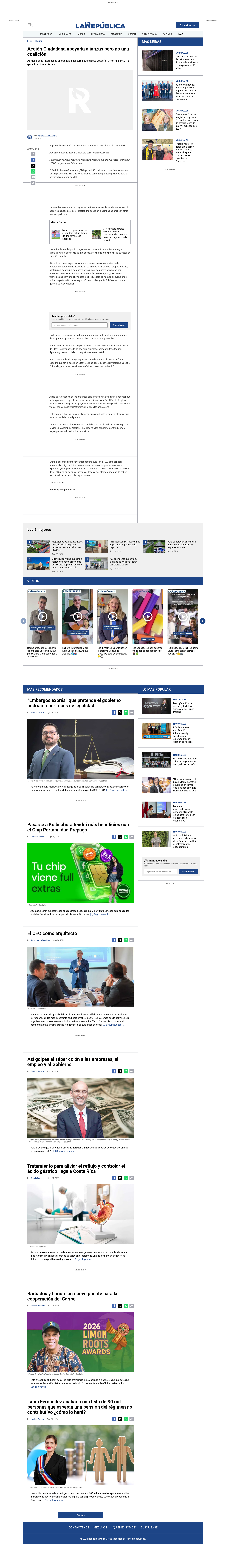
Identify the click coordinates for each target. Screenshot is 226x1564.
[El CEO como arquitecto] (80, 977)
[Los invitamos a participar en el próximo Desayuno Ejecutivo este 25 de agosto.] (112, 616)
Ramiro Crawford (38, 1306)
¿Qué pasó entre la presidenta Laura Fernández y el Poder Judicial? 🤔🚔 (183, 651)
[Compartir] (33, 183)
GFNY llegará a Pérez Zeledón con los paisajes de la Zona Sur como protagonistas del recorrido (115, 234)
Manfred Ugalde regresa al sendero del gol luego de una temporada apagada (74, 234)
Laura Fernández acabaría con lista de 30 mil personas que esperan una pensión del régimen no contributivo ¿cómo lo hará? (79, 1407)
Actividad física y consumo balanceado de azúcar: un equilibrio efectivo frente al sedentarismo (185, 841)
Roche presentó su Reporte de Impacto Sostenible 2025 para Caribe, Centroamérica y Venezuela (42, 652)
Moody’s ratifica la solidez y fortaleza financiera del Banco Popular (183, 707)
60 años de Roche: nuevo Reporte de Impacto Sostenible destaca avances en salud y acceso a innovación (186, 91)
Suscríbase (149, 1527)
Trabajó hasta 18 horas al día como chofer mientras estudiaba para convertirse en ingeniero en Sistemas (185, 152)
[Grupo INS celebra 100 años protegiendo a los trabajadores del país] (156, 760)
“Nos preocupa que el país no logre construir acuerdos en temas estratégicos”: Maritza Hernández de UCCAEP (185, 785)
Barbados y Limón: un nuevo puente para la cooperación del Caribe (72, 1296)
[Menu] (31, 25)
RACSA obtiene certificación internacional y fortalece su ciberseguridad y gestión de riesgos (183, 734)
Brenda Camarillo (38, 1178)
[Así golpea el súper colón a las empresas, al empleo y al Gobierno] (80, 1108)
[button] (187, 25)
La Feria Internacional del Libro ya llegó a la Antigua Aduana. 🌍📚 (75, 651)
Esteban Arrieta (37, 712)
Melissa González (38, 837)
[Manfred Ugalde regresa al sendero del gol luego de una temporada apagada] (56, 234)
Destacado (179, 699)
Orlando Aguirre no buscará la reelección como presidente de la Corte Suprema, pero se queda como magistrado (67, 563)
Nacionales (39, 41)
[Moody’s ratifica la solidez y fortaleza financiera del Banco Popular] (156, 706)
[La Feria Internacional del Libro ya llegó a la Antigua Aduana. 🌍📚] (77, 616)
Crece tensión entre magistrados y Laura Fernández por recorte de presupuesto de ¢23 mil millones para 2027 (187, 121)
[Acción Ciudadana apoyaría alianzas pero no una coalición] (80, 100)
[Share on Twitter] (33, 166)
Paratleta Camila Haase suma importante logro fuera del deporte (125, 544)
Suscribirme (119, 325)
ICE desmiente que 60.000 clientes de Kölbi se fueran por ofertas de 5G (123, 561)
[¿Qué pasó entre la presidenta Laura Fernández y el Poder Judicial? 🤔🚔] (183, 616)
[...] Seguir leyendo (116, 790)
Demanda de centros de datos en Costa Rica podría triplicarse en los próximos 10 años (187, 62)
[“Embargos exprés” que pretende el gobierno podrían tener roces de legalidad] (80, 749)
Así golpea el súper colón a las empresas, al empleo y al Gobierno (72, 1062)
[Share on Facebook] (33, 160)
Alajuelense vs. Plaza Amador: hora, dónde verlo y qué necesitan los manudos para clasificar (67, 546)
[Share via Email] (33, 177)
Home (29, 41)
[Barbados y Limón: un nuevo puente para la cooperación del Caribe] (80, 1342)
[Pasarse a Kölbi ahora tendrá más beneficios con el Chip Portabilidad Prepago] (80, 873)
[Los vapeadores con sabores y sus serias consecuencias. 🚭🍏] (147, 616)
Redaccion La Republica (47, 135)
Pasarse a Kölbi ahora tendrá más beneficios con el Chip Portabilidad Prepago (78, 827)
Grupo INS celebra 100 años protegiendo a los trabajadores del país (185, 761)
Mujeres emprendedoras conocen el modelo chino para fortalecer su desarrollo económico (184, 813)
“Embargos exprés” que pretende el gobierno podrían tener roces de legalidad (74, 703)
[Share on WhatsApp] (33, 171)
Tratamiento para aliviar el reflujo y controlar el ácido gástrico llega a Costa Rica (76, 1168)
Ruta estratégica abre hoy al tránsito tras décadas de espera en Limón (182, 544)
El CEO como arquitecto (52, 933)
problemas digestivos (59, 1259)
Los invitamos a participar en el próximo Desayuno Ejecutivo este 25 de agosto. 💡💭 (112, 652)
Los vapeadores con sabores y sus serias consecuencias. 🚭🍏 (147, 651)
